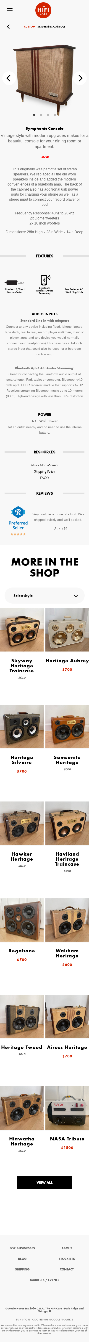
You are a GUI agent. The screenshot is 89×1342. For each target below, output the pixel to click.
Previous (9, 78)
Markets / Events (44, 1280)
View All (45, 1182)
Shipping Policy (44, 471)
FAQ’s (44, 478)
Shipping (22, 1269)
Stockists (67, 1259)
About (66, 1248)
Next (80, 78)
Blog (22, 1259)
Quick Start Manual (44, 465)
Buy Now (80, 26)
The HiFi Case (43, 10)
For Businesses (22, 1248)
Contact (67, 1269)
